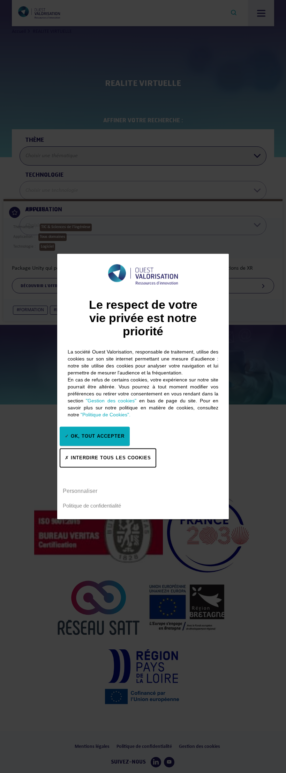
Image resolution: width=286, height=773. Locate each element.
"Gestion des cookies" (111, 400)
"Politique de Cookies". (105, 414)
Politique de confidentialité (92, 506)
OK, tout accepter (97, 436)
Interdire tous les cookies (110, 457)
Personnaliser (80, 491)
